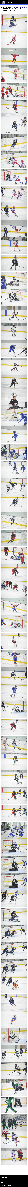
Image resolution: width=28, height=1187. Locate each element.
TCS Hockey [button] (4, 1177)
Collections (23, 7)
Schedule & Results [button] (6, 1185)
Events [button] (3, 1180)
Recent (16, 7)
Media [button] (2, 1183)
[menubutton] (25, 2)
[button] (14, 22)
